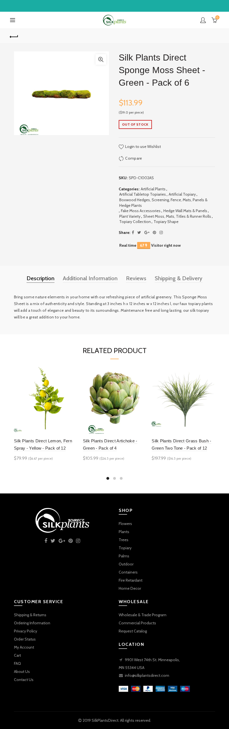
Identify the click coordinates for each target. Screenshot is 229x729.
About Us (22, 671)
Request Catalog (133, 631)
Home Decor (130, 588)
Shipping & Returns (30, 614)
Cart (17, 655)
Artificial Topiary (182, 194)
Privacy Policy (25, 631)
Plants (124, 531)
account (203, 20)
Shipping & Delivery (178, 278)
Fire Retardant (130, 580)
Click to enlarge (101, 59)
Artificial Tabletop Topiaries (142, 194)
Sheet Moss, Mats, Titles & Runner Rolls (177, 216)
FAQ (17, 663)
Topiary (125, 547)
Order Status (25, 639)
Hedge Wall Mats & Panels (185, 210)
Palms (124, 555)
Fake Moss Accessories (141, 210)
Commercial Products (137, 622)
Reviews (136, 278)
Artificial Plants (153, 188)
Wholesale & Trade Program (142, 614)
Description (40, 278)
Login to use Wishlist (142, 146)
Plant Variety (129, 216)
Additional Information (90, 278)
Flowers (125, 523)
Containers (128, 572)
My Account (24, 647)
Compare (133, 158)
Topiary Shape (166, 221)
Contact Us (24, 679)
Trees (123, 539)
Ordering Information (32, 622)
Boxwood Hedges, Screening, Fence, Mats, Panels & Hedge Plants (163, 202)
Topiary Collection (135, 221)
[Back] (14, 36)
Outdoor (126, 564)
